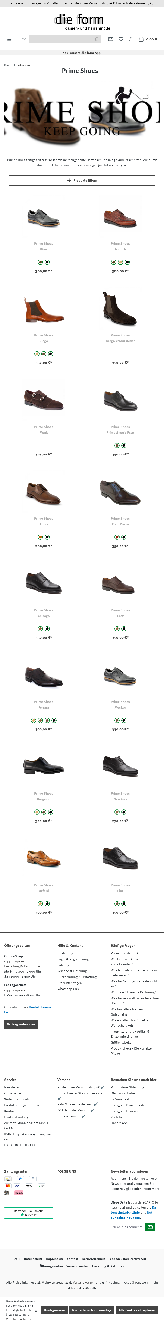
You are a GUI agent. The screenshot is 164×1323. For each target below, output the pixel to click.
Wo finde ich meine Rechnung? (133, 992)
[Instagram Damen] (97, 1183)
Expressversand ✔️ (71, 1116)
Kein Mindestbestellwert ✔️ (77, 1104)
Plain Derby (120, 524)
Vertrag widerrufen (21, 1024)
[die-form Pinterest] (74, 1183)
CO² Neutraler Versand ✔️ (76, 1110)
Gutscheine (12, 1093)
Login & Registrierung (73, 959)
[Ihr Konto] (131, 39)
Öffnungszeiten (51, 1266)
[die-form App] (74, 1193)
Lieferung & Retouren (108, 1266)
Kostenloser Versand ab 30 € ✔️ (81, 1087)
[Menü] (9, 39)
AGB (17, 1259)
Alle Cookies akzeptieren (137, 1310)
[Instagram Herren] (86, 1183)
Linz (120, 891)
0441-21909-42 (15, 961)
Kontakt (10, 1111)
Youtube (117, 1117)
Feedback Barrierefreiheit (127, 1259)
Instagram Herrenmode (127, 1111)
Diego (43, 341)
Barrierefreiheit (93, 1259)
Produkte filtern (85, 180)
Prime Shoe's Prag (120, 433)
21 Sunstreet (120, 1099)
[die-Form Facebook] (62, 1183)
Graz (120, 616)
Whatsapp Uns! (68, 989)
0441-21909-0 (14, 990)
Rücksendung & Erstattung (77, 977)
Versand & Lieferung (72, 971)
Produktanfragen (69, 983)
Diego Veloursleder (120, 341)
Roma (44, 524)
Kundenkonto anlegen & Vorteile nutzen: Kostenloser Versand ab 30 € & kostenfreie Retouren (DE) (82, 3)
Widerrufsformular (17, 1099)
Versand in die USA (124, 953)
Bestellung (65, 953)
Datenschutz (33, 1259)
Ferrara (43, 708)
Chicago (44, 616)
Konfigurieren (54, 1310)
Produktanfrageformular (21, 1105)
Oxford (44, 891)
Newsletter (12, 1087)
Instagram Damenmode (128, 1105)
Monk (44, 433)
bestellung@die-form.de (22, 966)
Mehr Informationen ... (20, 1319)
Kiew (43, 249)
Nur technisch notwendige (91, 1310)
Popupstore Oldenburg (127, 1087)
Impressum (54, 1259)
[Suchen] (24, 39)
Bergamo (43, 799)
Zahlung (63, 965)
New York (120, 799)
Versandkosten (77, 1266)
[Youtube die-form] (62, 1193)
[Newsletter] (110, 39)
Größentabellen (122, 1042)
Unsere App (119, 1123)
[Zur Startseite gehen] (82, 21)
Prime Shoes (43, 244)
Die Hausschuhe (123, 1093)
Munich (120, 249)
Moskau (120, 708)
